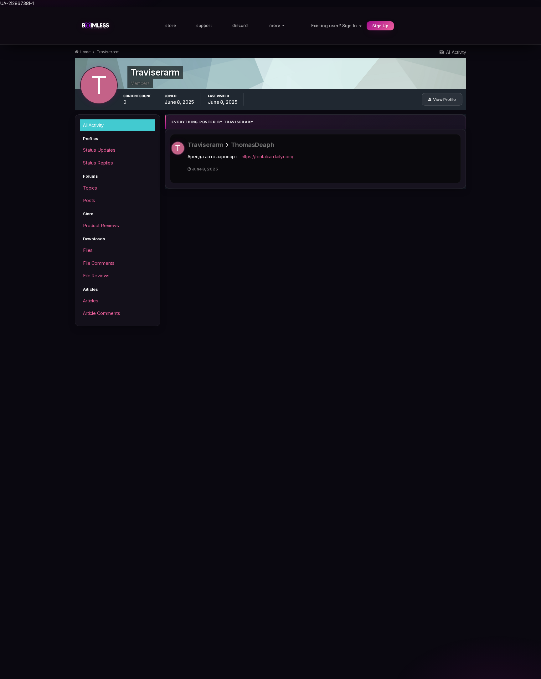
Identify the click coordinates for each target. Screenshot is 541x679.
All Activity (93, 125)
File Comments (99, 263)
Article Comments (101, 313)
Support (204, 25)
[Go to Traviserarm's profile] (178, 148)
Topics (90, 188)
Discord (240, 25)
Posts (89, 200)
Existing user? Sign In (335, 25)
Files (88, 250)
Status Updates (99, 150)
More (274, 25)
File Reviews (96, 275)
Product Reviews (101, 225)
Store (170, 25)
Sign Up (380, 25)
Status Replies (98, 162)
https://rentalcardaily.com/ (267, 156)
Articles (90, 300)
